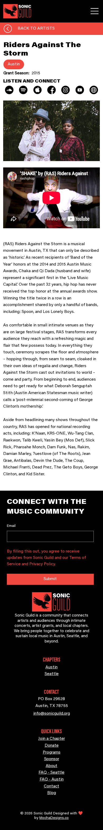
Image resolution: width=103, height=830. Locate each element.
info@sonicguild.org (51, 714)
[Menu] (95, 11)
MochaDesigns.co (54, 818)
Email (11, 526)
